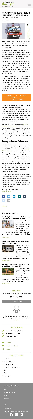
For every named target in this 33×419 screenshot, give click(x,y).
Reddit (3, 200)
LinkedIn (14, 196)
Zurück (5, 206)
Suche (5, 395)
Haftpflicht (7, 359)
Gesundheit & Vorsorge (12, 367)
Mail (8, 200)
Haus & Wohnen (9, 362)
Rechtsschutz (8, 364)
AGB (5, 405)
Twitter (8, 196)
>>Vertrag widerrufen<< (11, 386)
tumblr (24, 196)
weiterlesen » (6, 238)
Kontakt (8, 349)
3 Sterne (6, 191)
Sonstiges (7, 376)
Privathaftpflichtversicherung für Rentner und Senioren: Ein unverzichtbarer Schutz (16, 218)
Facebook (3, 196)
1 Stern (2, 191)
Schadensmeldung (12, 346)
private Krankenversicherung (15, 125)
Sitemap (6, 398)
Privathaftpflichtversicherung (29, 32)
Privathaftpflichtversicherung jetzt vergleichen (16, 97)
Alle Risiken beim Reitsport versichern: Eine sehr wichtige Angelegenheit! (15, 265)
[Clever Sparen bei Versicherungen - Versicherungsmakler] (8, 6)
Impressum (7, 402)
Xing (19, 196)
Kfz (5, 370)
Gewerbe (7, 373)
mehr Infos (16, 320)
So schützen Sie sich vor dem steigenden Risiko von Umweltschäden (16, 242)
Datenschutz (7, 408)
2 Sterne (4, 191)
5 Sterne (10, 191)
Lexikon (8, 342)
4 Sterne (8, 191)
